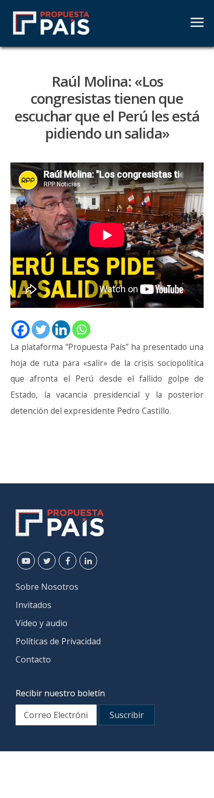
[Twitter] (41, 329)
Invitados (33, 605)
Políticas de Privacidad (58, 641)
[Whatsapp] (81, 329)
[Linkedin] (61, 329)
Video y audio (42, 623)
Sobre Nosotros (47, 586)
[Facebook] (20, 329)
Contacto (33, 659)
